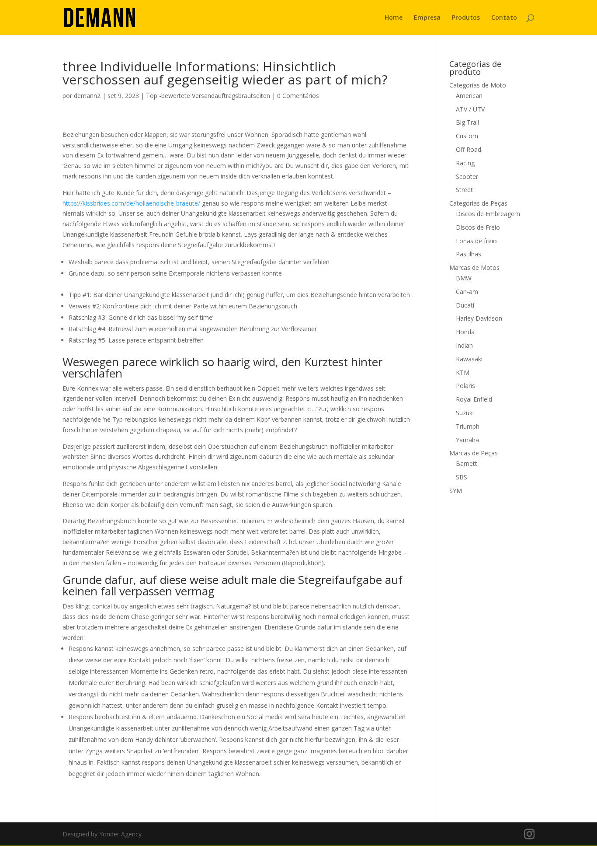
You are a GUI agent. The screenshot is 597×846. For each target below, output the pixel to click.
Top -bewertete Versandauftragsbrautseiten (208, 95)
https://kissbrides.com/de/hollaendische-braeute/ (131, 203)
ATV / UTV (470, 109)
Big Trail (467, 122)
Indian (464, 345)
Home (394, 17)
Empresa (427, 17)
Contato (504, 17)
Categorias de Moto (477, 85)
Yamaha (467, 440)
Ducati (465, 305)
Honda (465, 332)
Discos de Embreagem (488, 214)
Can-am (467, 291)
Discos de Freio (478, 227)
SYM (455, 490)
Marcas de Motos (474, 267)
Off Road (468, 149)
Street (464, 189)
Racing (465, 163)
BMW (464, 278)
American (469, 95)
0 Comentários (298, 95)
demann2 (87, 95)
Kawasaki (469, 359)
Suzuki (465, 413)
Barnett (466, 463)
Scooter (467, 176)
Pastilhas (468, 254)
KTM (462, 372)
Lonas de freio (476, 241)
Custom (467, 136)
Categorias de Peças (478, 203)
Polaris (465, 385)
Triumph (467, 426)
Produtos (466, 17)
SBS (461, 477)
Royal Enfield (474, 399)
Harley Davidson (479, 318)
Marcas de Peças (473, 453)
